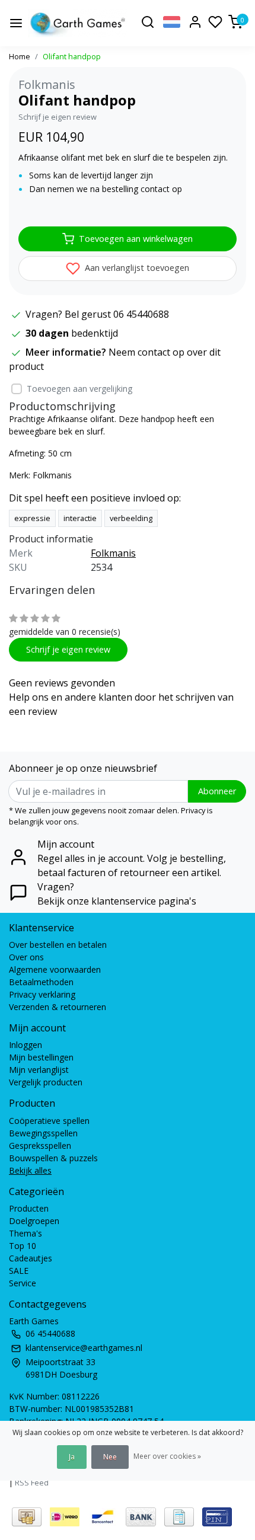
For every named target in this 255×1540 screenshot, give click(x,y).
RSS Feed (32, 1482)
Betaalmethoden (41, 982)
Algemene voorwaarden (55, 969)
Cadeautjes (30, 1258)
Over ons (26, 957)
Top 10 (22, 1245)
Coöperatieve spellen (49, 1120)
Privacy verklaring (42, 994)
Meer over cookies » (167, 1456)
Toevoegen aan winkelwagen (136, 238)
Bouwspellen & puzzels (53, 1158)
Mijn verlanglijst (39, 1069)
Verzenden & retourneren (57, 1006)
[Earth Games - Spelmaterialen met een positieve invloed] (78, 23)
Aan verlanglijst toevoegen (135, 267)
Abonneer (217, 791)
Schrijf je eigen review (57, 116)
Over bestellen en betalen (58, 944)
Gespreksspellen (40, 1145)
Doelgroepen (34, 1220)
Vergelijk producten (45, 1082)
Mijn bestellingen (41, 1057)
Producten (29, 1208)
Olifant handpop (72, 56)
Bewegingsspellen (43, 1133)
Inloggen (25, 1044)
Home (19, 56)
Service (22, 1283)
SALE (18, 1270)
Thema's (25, 1233)
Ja (72, 1457)
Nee (110, 1457)
